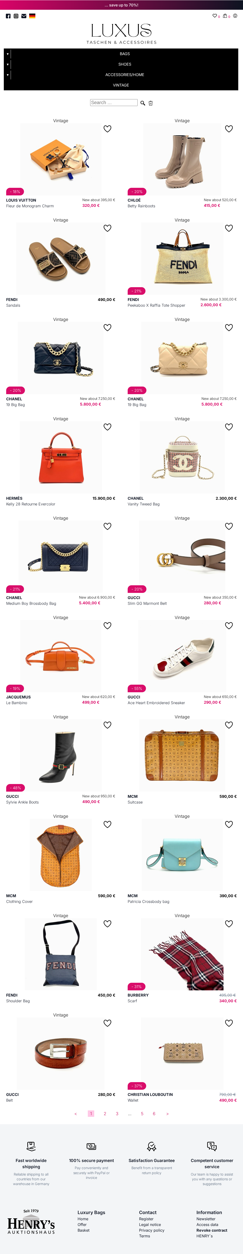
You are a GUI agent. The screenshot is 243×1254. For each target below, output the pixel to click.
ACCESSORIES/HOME (124, 74)
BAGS (125, 53)
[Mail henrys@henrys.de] (23, 17)
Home (83, 1218)
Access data (207, 1224)
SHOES (124, 64)
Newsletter (205, 1218)
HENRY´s (204, 1236)
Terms (144, 1236)
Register (146, 1218)
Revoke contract (211, 1230)
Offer (82, 1224)
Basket (83, 1230)
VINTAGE (121, 85)
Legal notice (150, 1224)
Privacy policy (151, 1230)
